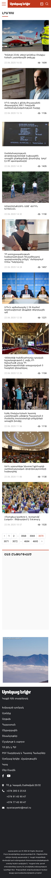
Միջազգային (9, 730)
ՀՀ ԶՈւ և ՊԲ (9, 747)
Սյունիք (6, 713)
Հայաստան (8, 724)
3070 (40, 536)
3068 (23, 536)
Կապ (5, 764)
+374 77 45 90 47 (16, 802)
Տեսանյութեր (9, 736)
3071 (6, 541)
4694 (26, 541)
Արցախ (6, 719)
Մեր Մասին (8, 770)
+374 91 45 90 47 (16, 796)
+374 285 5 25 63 (16, 791)
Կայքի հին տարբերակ (15, 698)
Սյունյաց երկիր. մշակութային (19, 758)
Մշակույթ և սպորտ (13, 741)
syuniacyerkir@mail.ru (19, 807)
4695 (35, 541)
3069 (32, 536)
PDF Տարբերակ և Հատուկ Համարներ (23, 753)
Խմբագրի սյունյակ (13, 707)
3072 (15, 541)
